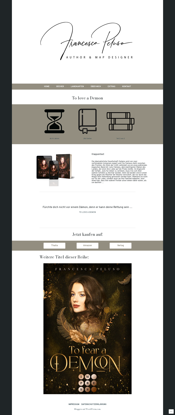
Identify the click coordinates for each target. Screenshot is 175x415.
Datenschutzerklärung (93, 404)
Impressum (74, 404)
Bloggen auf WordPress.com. (87, 409)
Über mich (96, 86)
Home (46, 86)
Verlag (120, 245)
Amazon (87, 245)
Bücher (60, 86)
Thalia (54, 245)
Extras (111, 86)
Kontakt (126, 86)
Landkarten (77, 86)
